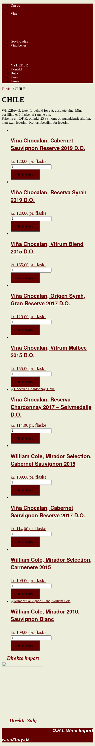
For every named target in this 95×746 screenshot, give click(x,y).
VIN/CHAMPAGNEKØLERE (41, 57)
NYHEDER (19, 65)
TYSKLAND (29, 25)
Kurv (14, 77)
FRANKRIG (28, 17)
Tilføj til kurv (25, 174)
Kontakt (16, 69)
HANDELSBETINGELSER (40, 9)
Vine (14, 13)
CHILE (24, 33)
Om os (15, 5)
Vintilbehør (18, 45)
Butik (14, 73)
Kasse (15, 81)
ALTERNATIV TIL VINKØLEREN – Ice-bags (53, 49)
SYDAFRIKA (29, 29)
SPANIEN (26, 37)
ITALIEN (26, 21)
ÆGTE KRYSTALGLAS (37, 53)
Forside (7, 89)
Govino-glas (19, 41)
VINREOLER (29, 61)
